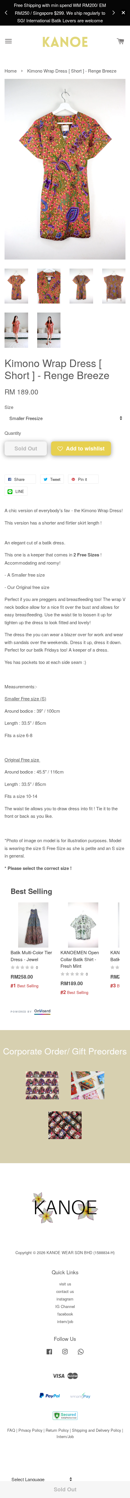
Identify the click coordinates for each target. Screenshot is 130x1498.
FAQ (11, 1430)
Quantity (13, 433)
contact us (65, 1291)
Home (11, 70)
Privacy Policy (30, 1430)
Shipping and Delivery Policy (96, 1430)
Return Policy (57, 1430)
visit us (65, 1284)
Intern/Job (65, 1436)
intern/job (65, 1321)
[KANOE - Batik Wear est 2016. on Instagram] (65, 1354)
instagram (65, 1299)
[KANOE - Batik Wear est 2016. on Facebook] (49, 1354)
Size (9, 407)
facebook (65, 1314)
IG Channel (65, 1306)
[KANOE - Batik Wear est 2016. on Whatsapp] (80, 1354)
